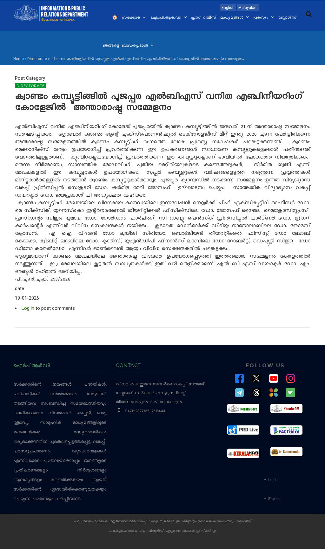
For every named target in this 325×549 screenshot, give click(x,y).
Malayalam (248, 7)
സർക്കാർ (132, 18)
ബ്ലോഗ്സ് (287, 18)
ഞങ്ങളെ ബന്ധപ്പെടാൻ (126, 46)
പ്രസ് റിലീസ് (203, 18)
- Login (270, 480)
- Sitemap (272, 499)
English (228, 7)
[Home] (51, 12)
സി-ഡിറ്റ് (244, 521)
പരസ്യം (261, 18)
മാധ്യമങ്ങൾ (232, 18)
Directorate (37, 59)
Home (18, 59)
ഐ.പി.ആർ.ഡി (166, 18)
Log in (28, 308)
